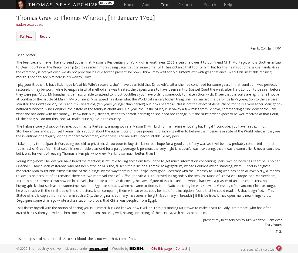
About (147, 4)
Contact (181, 248)
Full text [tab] (26, 36)
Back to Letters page (29, 25)
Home (130, 4)
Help (228, 4)
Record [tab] (45, 36)
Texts (165, 4)
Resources (187, 4)
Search (210, 4)
